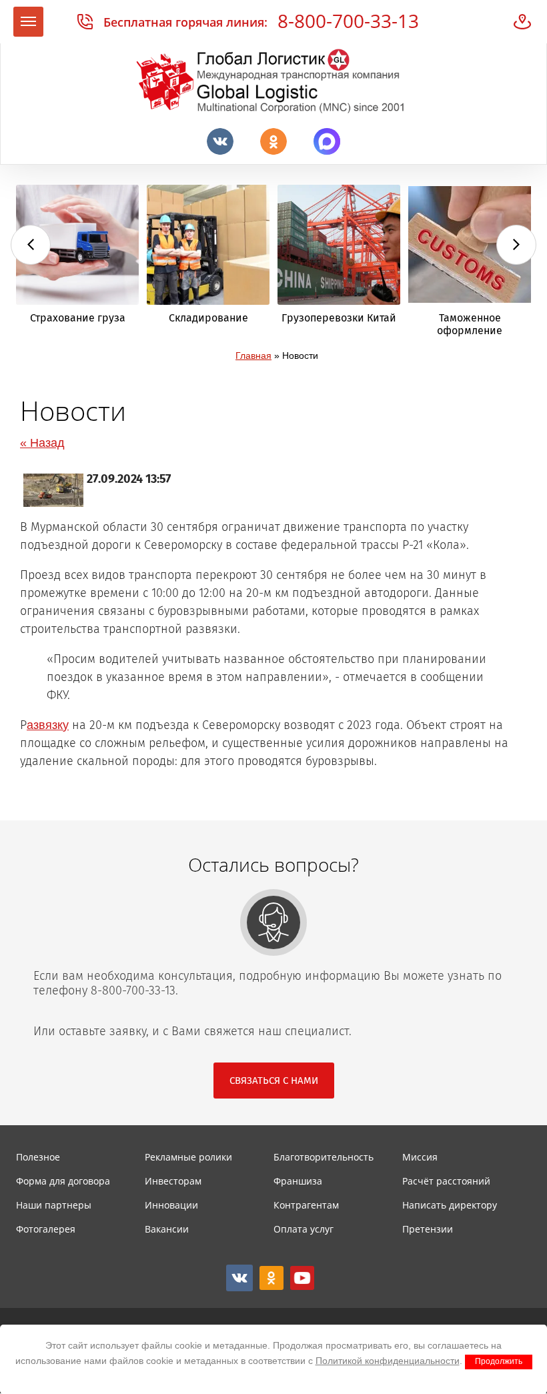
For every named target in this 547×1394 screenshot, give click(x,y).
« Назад (42, 443)
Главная (253, 355)
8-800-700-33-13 (348, 20)
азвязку (48, 725)
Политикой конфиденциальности (388, 1360)
